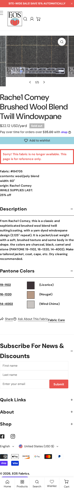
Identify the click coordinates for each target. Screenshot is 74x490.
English (5, 446)
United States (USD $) (39, 446)
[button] (38, 18)
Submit (59, 384)
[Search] (25, 18)
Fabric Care (56, 320)
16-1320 (6, 294)
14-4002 (6, 304)
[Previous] (30, 82)
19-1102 (5, 285)
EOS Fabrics (20, 474)
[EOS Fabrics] (15, 18)
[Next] (44, 82)
